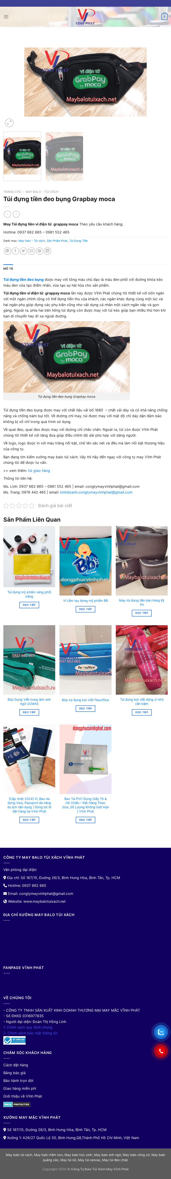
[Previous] (12, 82)
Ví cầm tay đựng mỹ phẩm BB (85, 600)
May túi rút (68, 1160)
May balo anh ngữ (107, 1155)
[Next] (159, 82)
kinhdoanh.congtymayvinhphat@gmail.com (96, 492)
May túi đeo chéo (115, 1160)
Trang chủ (12, 192)
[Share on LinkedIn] (47, 251)
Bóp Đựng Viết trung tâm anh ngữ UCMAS (29, 702)
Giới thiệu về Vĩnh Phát (22, 1096)
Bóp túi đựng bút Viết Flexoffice (85, 700)
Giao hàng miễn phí (19, 1088)
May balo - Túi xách (42, 192)
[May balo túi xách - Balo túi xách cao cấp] (85, 17)
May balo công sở (136, 1155)
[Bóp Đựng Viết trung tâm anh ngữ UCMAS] (29, 660)
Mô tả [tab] (8, 268)
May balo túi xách (19, 1155)
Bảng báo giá (14, 1073)
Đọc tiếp (29, 604)
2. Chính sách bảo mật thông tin (30, 1033)
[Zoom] (9, 123)
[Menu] (6, 16)
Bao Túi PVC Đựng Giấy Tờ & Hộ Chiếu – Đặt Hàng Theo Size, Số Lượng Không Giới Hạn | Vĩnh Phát (85, 805)
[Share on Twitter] (23, 251)
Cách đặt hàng (15, 1065)
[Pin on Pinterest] (39, 251)
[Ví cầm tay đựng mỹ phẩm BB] (85, 561)
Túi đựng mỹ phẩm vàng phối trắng (29, 594)
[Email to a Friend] (31, 251)
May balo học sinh (78, 1155)
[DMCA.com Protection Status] (16, 1104)
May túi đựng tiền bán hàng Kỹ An (141, 602)
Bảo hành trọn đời (18, 1080)
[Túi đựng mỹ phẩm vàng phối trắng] (29, 556)
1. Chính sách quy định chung (27, 1027)
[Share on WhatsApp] (7, 251)
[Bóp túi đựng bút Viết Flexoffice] (85, 660)
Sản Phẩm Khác (57, 240)
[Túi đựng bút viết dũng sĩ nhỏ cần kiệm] (142, 660)
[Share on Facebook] (15, 251)
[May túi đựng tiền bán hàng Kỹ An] (142, 561)
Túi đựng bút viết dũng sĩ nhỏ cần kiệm (142, 702)
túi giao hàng (38, 470)
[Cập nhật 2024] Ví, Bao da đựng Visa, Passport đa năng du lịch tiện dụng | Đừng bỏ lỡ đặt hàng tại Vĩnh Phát (29, 805)
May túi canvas (89, 1160)
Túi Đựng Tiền (78, 240)
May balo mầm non (48, 1155)
